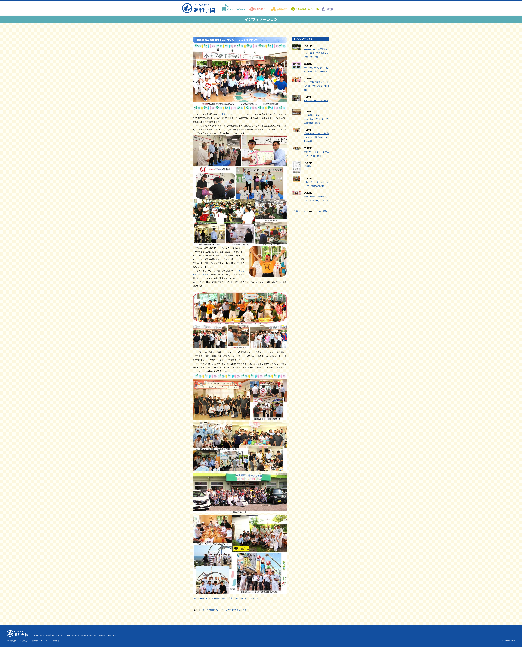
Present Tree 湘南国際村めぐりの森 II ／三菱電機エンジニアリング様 (316, 53)
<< (301, 211)
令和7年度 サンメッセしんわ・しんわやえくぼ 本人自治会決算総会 (316, 119)
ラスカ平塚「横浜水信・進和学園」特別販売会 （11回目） (316, 86)
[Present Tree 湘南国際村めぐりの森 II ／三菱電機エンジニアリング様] (296, 48)
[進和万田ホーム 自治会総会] (296, 99)
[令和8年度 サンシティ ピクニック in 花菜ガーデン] (296, 67)
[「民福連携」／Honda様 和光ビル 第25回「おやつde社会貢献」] (296, 130)
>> (319, 211)
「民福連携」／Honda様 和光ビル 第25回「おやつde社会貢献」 (316, 137)
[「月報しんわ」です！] (296, 172)
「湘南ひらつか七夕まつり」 (232, 114)
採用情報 (56, 641)
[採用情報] (328, 8)
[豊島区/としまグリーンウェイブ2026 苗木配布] (296, 148)
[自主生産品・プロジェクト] (304, 8)
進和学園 (199, 8)
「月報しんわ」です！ (314, 166)
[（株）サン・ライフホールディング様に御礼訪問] (296, 180)
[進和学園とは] (259, 8)
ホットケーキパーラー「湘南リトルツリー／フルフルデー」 (316, 200)
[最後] (325, 211)
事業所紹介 (24, 641)
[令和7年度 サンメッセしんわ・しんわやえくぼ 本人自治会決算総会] (296, 113)
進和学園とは (11, 641)
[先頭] (295, 211)
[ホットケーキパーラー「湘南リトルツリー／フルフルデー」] (296, 193)
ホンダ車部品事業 (210, 610)
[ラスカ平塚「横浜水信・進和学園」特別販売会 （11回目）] (296, 80)
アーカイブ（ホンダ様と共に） (235, 610)
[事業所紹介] (279, 8)
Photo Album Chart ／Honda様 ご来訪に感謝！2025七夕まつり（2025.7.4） (226, 598)
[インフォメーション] (233, 8)
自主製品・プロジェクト (40, 641)
